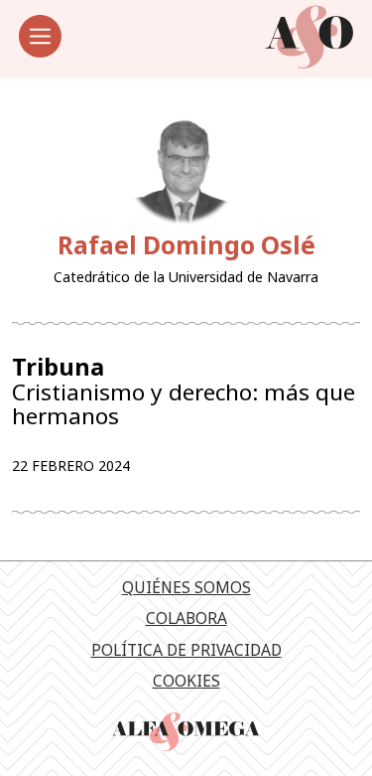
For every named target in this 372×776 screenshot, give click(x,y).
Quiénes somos (186, 587)
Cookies (186, 681)
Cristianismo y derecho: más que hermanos (183, 391)
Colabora (186, 618)
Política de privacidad (186, 650)
